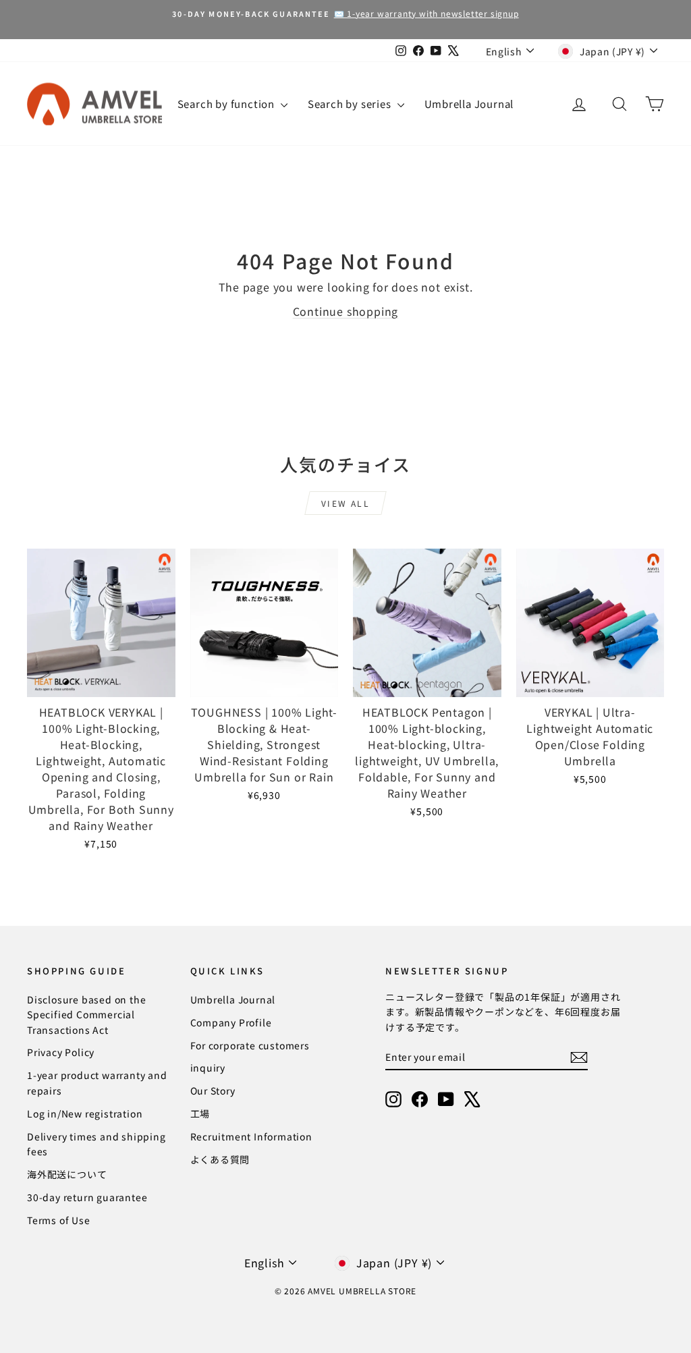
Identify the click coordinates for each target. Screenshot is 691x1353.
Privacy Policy (60, 1052)
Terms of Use (58, 1220)
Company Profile (231, 1022)
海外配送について (67, 1174)
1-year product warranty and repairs (97, 1082)
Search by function (227, 103)
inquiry (208, 1067)
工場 (200, 1113)
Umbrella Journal (469, 103)
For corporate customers (250, 1045)
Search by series (351, 103)
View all (345, 503)
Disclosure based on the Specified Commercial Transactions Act (86, 1015)
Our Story (213, 1090)
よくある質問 (220, 1159)
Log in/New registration (84, 1113)
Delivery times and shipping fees (96, 1144)
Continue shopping (346, 311)
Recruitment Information (251, 1136)
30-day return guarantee (87, 1197)
